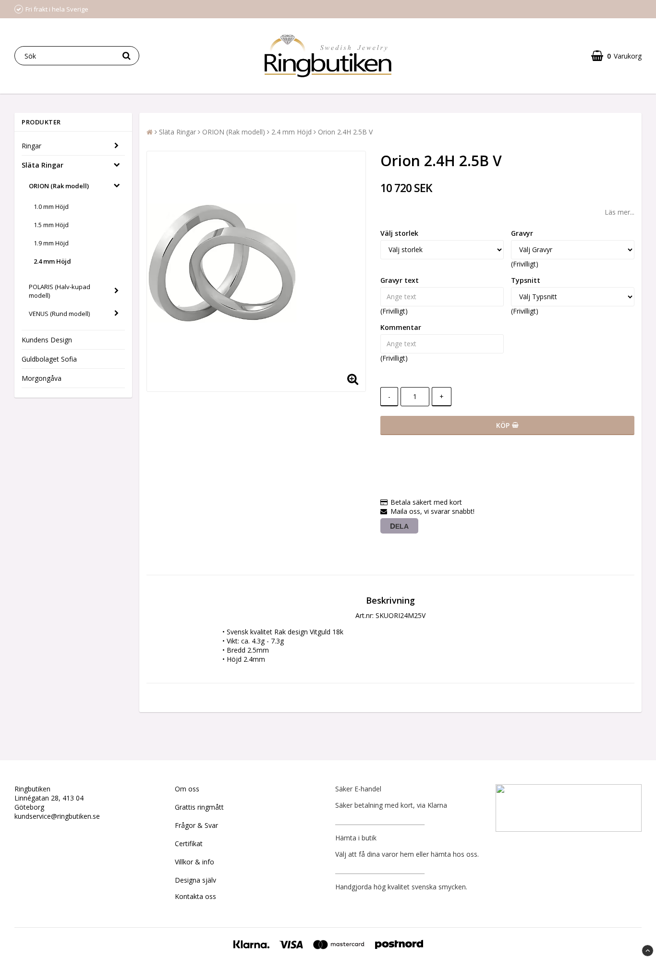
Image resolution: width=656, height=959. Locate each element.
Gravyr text (399, 280)
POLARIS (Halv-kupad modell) (59, 291)
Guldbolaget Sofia (49, 359)
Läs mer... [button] (619, 212)
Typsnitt (525, 280)
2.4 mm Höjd (52, 261)
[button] (616, 56)
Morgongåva (41, 378)
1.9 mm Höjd (51, 243)
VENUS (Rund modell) (59, 313)
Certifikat (189, 843)
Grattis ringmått (199, 807)
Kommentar (400, 327)
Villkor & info (194, 861)
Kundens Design (47, 339)
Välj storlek (399, 233)
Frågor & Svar (196, 825)
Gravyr (522, 233)
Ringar (31, 145)
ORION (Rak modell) (59, 186)
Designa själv (195, 880)
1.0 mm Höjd (51, 206)
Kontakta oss (195, 896)
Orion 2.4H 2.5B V (345, 131)
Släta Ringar (42, 165)
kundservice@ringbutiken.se (57, 816)
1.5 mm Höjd (51, 224)
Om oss (187, 788)
